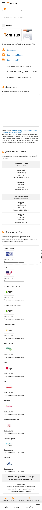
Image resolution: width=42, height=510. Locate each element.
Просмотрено (30, 507)
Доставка (21, 500)
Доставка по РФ (13, 60)
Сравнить (5, 507)
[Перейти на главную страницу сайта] (16, 3)
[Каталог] (3, 3)
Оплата (13, 500)
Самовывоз (11, 50)
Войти (21, 11)
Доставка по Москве (15, 55)
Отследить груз (8, 259)
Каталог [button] (5, 500)
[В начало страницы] (38, 506)
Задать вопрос (41, 255)
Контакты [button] (5, 11)
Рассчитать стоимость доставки (14, 262)
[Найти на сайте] (38, 17)
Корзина (37, 11)
